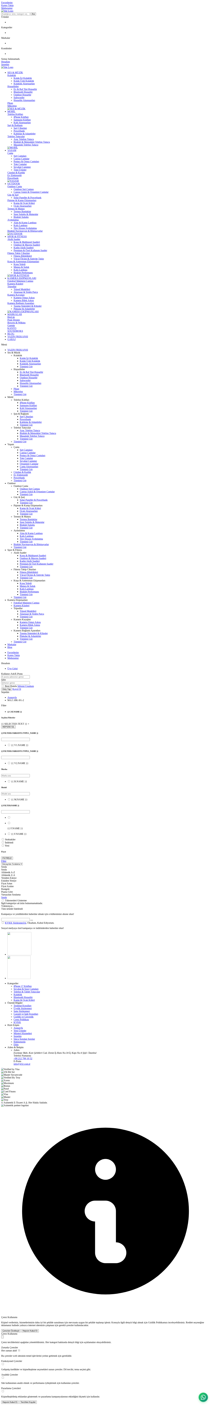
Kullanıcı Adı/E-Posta (12, 673)
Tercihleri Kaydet (28, 1402)
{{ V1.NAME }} (19, 745)
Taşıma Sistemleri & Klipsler (28, 306)
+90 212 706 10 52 (23, 1058)
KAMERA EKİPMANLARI (21, 278)
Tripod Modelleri (22, 289)
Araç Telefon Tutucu (24, 139)
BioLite (11, 317)
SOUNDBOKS (15, 331)
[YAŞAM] (13, 181)
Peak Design (13, 320)
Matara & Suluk (21, 267)
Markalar (11, 644)
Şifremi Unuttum (25, 686)
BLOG (10, 333)
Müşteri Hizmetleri (23, 1033)
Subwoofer (19, 97)
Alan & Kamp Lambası (25, 222)
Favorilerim (7, 2)
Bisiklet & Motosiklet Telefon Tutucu (32, 142)
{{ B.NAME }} (19, 781)
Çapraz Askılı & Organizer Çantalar (31, 192)
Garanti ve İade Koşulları (26, 1014)
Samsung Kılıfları (22, 119)
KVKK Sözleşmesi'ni (15, 923)
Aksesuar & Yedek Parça (26, 292)
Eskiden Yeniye (8, 880)
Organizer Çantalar (29, 463)
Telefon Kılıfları (15, 114)
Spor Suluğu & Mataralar (26, 214)
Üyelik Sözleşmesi (23, 1008)
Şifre (3, 679)
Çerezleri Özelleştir (10, 1331)
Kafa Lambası (20, 225)
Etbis (16, 1044)
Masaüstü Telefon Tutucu (26, 144)
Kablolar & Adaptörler (25, 133)
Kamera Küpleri (15, 283)
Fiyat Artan (6, 883)
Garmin (11, 325)
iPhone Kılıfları (21, 117)
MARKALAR (14, 314)
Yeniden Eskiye (9, 878)
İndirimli (9, 842)
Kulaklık (11, 75)
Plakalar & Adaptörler (24, 308)
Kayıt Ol (17, 689)
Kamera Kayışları (16, 295)
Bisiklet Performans (23, 272)
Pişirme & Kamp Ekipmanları (21, 200)
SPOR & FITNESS (17, 236)
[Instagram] (19, 954)
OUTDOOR (13, 183)
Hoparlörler (13, 86)
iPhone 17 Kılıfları (23, 986)
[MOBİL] (12, 147)
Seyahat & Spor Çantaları (26, 989)
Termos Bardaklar (22, 211)
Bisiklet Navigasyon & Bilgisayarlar (25, 231)
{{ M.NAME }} (19, 799)
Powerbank (19, 131)
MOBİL (11, 111)
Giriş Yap (6, 689)
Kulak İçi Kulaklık (23, 78)
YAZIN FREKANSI (17, 336)
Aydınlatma (13, 219)
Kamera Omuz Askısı (24, 297)
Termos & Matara (16, 208)
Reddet (189, 1322)
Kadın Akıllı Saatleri (24, 247)
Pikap (10, 103)
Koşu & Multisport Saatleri (27, 242)
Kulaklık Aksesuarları (24, 83)
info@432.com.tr (22, 1064)
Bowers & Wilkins (16, 322)
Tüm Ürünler (20, 169)
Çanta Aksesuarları (29, 466)
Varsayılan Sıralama (11, 894)
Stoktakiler (10, 839)
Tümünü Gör (26, 366)
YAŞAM (11, 150)
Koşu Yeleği (19, 264)
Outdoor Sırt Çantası (24, 189)
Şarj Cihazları (20, 128)
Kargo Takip (7, 5)
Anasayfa (12, 697)
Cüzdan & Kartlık (16, 172)
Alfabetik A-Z (8, 872)
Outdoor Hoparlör (22, 94)
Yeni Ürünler (20, 1030)
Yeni (7, 845)
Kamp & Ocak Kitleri (24, 203)
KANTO (11, 328)
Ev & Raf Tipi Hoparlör (25, 89)
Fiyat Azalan (7, 886)
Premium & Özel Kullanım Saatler (30, 250)
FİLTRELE (7, 858)
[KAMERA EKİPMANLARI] (23, 311)
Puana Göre (7, 891)
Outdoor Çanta (14, 186)
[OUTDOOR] (14, 233)
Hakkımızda (19, 1041)
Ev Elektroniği (14, 175)
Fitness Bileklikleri (23, 256)
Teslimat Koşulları (22, 1005)
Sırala (4, 897)
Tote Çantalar (20, 164)
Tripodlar (11, 286)
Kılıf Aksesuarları (22, 122)
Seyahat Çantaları (22, 167)
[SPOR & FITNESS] (18, 275)
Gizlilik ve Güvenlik (24, 1016)
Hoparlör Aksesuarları (24, 100)
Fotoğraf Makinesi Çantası (20, 281)
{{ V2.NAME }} (19, 763)
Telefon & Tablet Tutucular (27, 991)
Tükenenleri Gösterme (16, 900)
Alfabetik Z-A (8, 875)
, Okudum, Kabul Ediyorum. (29, 923)
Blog (9, 647)
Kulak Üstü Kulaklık (24, 81)
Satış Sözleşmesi (22, 1011)
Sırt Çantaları (20, 156)
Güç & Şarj (13, 194)
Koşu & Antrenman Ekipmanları (23, 261)
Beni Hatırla (11, 686)
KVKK (17, 1022)
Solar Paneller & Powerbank (27, 197)
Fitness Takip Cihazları (18, 253)
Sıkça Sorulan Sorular (24, 1039)
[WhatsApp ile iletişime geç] (203, 1397)
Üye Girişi (12, 668)
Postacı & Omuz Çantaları (26, 161)
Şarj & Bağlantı (15, 125)
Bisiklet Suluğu (21, 217)
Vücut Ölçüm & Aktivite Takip (29, 258)
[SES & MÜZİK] (16, 108)
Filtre (3, 861)
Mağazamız (7, 8)
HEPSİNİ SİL (8, 727)
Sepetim (17, 1036)
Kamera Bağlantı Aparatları (20, 303)
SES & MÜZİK (15, 72)
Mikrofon (12, 106)
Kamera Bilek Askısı (24, 300)
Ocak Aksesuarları (23, 206)
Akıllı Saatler (13, 239)
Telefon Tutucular (16, 136)
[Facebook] (19, 978)
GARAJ (11, 339)
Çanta (10, 153)
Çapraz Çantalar (21, 158)
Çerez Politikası (21, 1019)
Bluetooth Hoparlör (23, 92)
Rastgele (5, 889)
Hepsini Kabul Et (30, 1331)
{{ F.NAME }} (19, 834)
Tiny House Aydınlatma (25, 228)
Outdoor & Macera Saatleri (27, 245)
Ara (33, 14)
